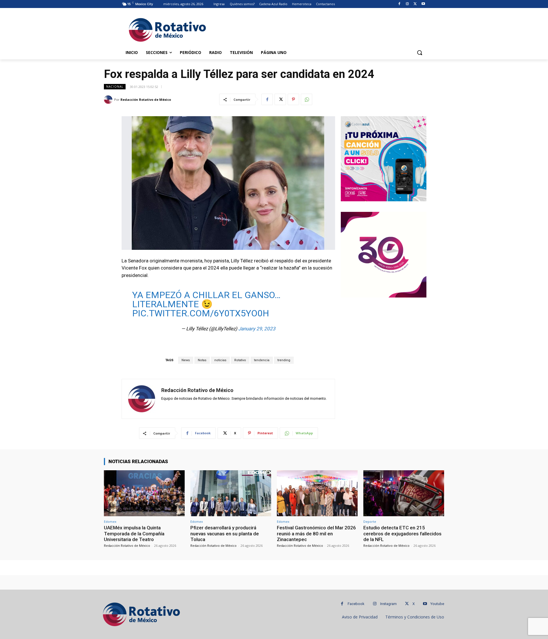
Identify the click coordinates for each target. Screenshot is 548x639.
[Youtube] (423, 4)
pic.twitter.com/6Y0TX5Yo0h (200, 313)
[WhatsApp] (306, 99)
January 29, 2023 (256, 328)
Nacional (114, 87)
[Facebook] (399, 4)
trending (283, 360)
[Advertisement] (317, 29)
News (186, 360)
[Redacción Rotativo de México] (109, 99)
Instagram (388, 604)
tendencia (261, 360)
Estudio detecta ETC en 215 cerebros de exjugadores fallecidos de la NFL (402, 533)
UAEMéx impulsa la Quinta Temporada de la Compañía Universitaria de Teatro (134, 533)
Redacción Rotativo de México (145, 99)
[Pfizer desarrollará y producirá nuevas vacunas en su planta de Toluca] (230, 493)
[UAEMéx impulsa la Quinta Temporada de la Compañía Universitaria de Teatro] (144, 493)
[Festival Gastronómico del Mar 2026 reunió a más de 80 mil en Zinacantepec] (317, 493)
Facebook (356, 604)
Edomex (110, 521)
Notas (202, 360)
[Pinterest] (293, 99)
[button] (419, 52)
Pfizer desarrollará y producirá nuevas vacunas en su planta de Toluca (224, 533)
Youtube (437, 604)
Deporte (369, 521)
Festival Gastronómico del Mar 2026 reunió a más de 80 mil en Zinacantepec (316, 533)
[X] (415, 4)
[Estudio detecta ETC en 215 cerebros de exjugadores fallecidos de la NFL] (403, 493)
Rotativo (240, 360)
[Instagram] (407, 4)
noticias (220, 360)
